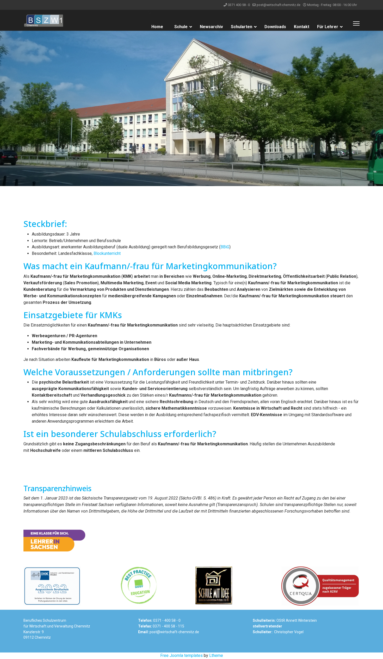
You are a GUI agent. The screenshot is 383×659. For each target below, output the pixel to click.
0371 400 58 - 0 (239, 5)
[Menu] (356, 23)
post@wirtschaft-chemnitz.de (278, 5)
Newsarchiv (211, 26)
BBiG (224, 246)
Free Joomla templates (181, 655)
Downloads (275, 26)
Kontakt (301, 26)
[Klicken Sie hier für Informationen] (191, 540)
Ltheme (216, 655)
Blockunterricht (107, 253)
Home (157, 26)
